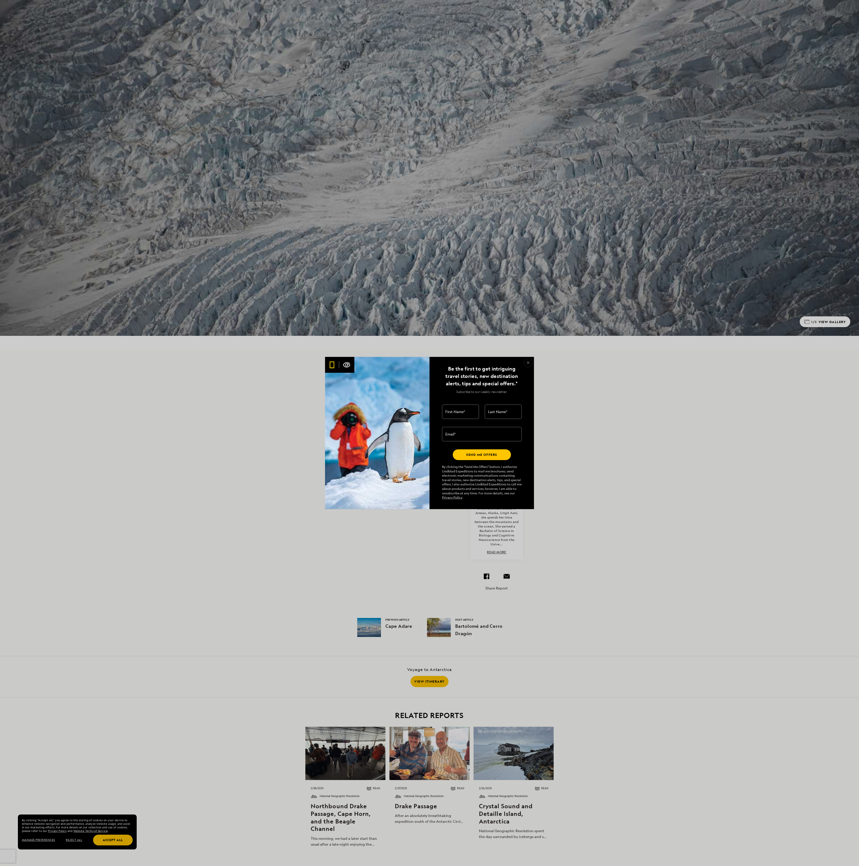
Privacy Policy (452, 497)
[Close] (528, 362)
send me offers (481, 454)
